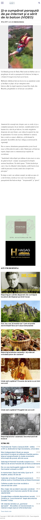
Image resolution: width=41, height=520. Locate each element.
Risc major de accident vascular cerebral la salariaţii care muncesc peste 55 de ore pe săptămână (19, 491)
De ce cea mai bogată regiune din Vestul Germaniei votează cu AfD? (17, 468)
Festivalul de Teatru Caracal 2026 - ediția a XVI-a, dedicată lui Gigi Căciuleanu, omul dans (20, 448)
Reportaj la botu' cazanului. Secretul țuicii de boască (19, 438)
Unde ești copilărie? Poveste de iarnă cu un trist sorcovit (20, 382)
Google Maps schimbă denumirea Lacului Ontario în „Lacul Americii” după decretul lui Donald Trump (19, 498)
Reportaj (15, 268)
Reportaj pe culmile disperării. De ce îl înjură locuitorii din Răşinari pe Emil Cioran (19, 296)
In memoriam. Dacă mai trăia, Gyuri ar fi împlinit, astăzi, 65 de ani (17, 474)
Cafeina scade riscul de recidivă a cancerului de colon (15, 484)
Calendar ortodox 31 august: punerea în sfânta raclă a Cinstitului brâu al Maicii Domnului (20, 479)
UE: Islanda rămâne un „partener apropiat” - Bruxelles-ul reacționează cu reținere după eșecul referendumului (17, 506)
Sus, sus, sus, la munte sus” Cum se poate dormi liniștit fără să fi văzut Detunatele (18, 325)
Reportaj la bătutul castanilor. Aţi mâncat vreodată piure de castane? (18, 353)
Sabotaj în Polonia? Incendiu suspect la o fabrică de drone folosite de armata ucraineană (20, 463)
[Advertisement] (20, 199)
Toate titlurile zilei (6, 511)
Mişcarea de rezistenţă (20, 2)
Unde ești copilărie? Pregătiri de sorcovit (17, 410)
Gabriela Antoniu (19, 22)
